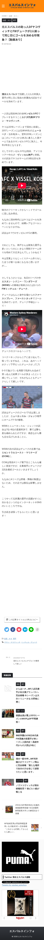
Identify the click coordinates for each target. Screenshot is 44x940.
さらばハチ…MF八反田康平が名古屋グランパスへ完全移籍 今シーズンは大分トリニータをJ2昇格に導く (27, 695)
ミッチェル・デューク (29, 642)
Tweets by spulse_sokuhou (14, 885)
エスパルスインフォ (22, 931)
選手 (14, 639)
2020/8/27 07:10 (19, 658)
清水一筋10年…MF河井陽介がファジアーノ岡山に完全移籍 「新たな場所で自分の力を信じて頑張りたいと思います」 (27, 765)
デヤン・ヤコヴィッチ (12, 642)
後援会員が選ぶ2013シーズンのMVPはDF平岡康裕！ (28, 718)
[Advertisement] (22, 68)
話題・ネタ (8, 639)
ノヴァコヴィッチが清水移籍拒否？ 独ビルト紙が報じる (27, 788)
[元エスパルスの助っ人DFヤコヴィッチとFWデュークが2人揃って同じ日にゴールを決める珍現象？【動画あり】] (25, 629)
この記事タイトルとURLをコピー (23, 619)
